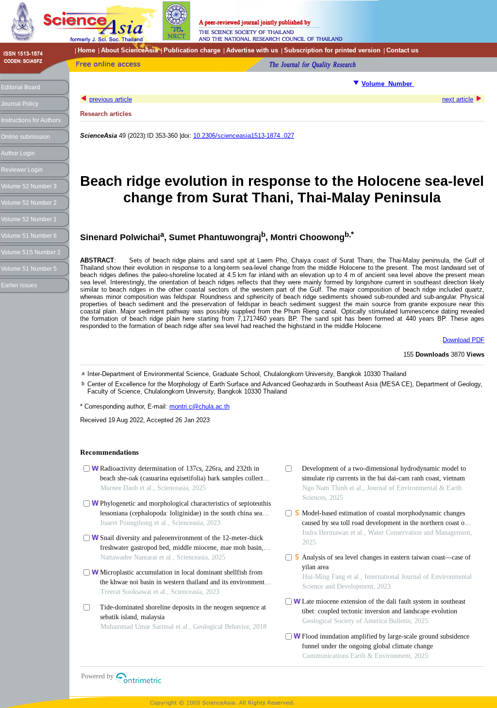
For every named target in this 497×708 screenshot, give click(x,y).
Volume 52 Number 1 (29, 219)
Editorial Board (20, 87)
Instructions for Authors (31, 120)
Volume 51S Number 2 (31, 252)
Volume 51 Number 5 (29, 268)
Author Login (18, 153)
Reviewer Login (22, 169)
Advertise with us (252, 50)
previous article (110, 99)
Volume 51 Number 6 (29, 235)
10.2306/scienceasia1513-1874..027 (243, 135)
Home (86, 50)
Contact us (402, 50)
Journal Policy (19, 103)
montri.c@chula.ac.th (199, 406)
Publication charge (192, 50)
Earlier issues (19, 285)
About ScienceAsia (129, 50)
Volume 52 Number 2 (29, 202)
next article (457, 99)
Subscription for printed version (332, 50)
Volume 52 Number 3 (29, 186)
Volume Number (388, 83)
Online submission (25, 136)
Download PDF (463, 340)
